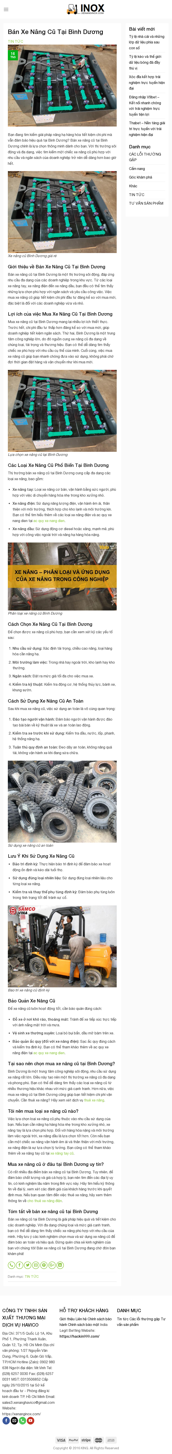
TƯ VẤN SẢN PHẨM (146, 203)
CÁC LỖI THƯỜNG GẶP (145, 157)
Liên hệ (81, 1319)
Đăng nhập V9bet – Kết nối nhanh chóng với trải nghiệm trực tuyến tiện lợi (145, 105)
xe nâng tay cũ (61, 1153)
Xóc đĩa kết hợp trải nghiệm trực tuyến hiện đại (147, 82)
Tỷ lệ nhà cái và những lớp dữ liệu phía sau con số (146, 42)
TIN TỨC (15, 41)
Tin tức (123, 1319)
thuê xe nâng (94, 1100)
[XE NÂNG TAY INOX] (86, 9)
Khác (133, 186)
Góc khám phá (140, 177)
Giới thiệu (67, 1319)
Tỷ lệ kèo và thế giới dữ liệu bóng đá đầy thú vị (145, 62)
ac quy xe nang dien (48, 521)
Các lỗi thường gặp (144, 1319)
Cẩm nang (137, 169)
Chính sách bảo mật (83, 1325)
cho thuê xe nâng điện (44, 1201)
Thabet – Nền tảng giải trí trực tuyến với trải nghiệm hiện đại (147, 128)
